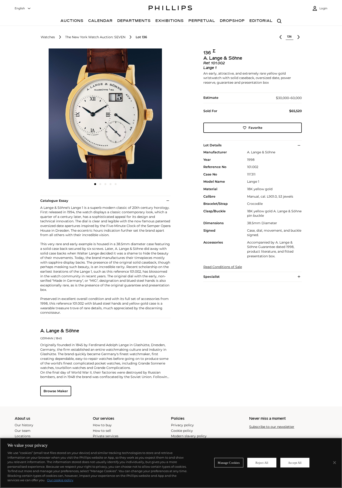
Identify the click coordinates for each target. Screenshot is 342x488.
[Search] (279, 21)
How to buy (102, 425)
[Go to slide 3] (105, 184)
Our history (24, 425)
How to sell (102, 431)
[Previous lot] (280, 37)
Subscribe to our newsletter (271, 427)
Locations (22, 436)
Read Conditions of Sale (222, 267)
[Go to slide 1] (95, 184)
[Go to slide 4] (110, 184)
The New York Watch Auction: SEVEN (95, 37)
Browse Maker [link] (56, 391)
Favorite (255, 128)
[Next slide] (148, 114)
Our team (22, 431)
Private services (105, 436)
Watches (48, 37)
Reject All (261, 462)
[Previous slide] (62, 114)
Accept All (295, 462)
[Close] (334, 462)
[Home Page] (170, 9)
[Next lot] (298, 37)
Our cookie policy (60, 480)
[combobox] (23, 8)
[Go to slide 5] (115, 184)
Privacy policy (182, 425)
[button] (104, 113)
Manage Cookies (229, 462)
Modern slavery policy (189, 436)
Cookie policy (182, 431)
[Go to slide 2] (100, 184)
